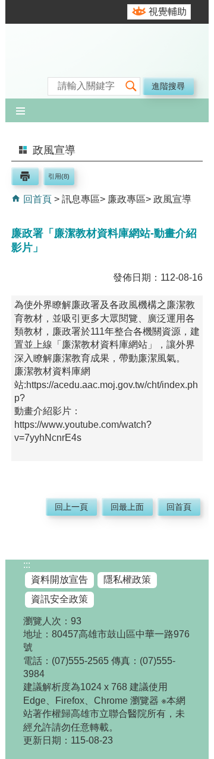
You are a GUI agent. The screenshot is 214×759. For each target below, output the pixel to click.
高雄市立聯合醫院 (107, 62)
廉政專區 (127, 199)
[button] (131, 86)
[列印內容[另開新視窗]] (25, 176)
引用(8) (59, 176)
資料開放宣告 (59, 579)
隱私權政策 (127, 579)
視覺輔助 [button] (168, 12)
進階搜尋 (168, 86)
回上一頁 (71, 507)
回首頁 (36, 199)
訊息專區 (81, 199)
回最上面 (127, 507)
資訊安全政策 (59, 599)
